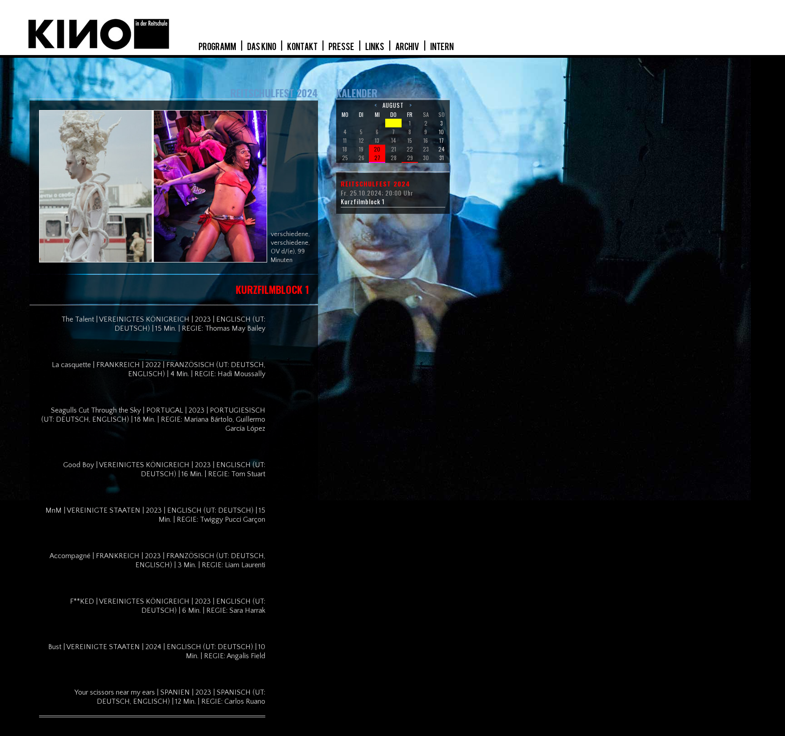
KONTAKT (302, 46)
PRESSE (342, 46)
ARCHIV (407, 46)
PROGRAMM (218, 46)
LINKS (375, 46)
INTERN (442, 46)
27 (377, 157)
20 (377, 149)
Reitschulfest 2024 (375, 184)
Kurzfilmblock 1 (363, 201)
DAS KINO (262, 46)
